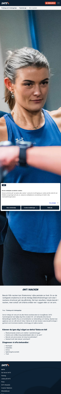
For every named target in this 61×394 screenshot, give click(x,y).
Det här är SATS (6, 372)
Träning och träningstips (9, 8)
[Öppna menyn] (58, 3)
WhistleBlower (5, 391)
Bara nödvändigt (11, 207)
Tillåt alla (49, 207)
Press (3, 382)
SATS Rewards (5, 385)
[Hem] (5, 3)
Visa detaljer (52, 203)
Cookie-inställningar (29, 207)
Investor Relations (6, 388)
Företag (3, 375)
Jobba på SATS (6, 379)
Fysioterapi (22, 8)
